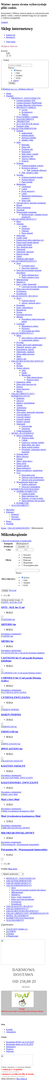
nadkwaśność (27, 133)
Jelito (18, 142)
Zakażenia (26, 428)
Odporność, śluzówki (25, 252)
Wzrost (19, 312)
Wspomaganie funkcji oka (27, 482)
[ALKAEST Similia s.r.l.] (17, 929)
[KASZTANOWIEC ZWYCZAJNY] (17, 778)
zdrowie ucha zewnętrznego (33, 480)
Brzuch (19, 205)
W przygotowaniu (30, 565)
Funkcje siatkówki (29, 484)
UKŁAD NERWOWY (22, 333)
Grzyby (25, 110)
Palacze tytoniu (22, 254)
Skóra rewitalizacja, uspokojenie (29, 470)
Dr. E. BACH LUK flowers (27, 124)
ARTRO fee (7, 641)
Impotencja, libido (23, 382)
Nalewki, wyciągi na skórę (32, 498)
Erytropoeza (21, 291)
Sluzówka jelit (27, 156)
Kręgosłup (20, 305)
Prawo (8, 521)
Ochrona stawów (28, 300)
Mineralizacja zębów (30, 326)
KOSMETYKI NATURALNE (25, 489)
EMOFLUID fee (9, 731)
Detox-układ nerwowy (25, 354)
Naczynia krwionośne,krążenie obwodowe (28, 890)
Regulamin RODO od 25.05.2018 (20, 1042)
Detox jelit (26, 147)
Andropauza (21, 408)
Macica (19, 391)
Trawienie (20, 210)
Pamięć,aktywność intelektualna (29, 345)
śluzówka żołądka (29, 138)
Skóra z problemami (24, 435)
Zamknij (4, 22)
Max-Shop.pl (21, 1079)
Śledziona (20, 398)
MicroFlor (10, 510)
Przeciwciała (27, 426)
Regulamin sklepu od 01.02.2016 (19, 1044)
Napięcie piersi (33, 380)
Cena (8, 550)
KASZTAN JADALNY (13, 766)
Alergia (19, 405)
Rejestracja (10, 37)
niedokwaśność (28, 135)
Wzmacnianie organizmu (26, 212)
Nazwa (19, 70)
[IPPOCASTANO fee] (10, 744)
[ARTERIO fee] (8, 619)
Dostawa (9, 1049)
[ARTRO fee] (7, 636)
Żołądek (19, 131)
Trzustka (19, 175)
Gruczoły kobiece (23, 417)
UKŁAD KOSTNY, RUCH (24, 296)
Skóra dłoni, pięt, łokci (31, 445)
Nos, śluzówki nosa (24, 247)
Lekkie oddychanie (24, 245)
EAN (18, 78)
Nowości (15, 517)
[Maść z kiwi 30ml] (9, 794)
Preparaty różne (22, 126)
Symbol (19, 75)
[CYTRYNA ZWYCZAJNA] (13, 692)
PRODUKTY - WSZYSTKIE (26, 98)
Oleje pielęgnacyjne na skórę (33, 501)
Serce (18, 263)
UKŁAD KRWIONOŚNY (24, 261)
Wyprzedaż (15, 519)
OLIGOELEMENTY (25, 119)
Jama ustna (20, 235)
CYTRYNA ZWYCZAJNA (15, 697)
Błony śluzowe (22, 456)
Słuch (18, 356)
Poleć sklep (10, 42)
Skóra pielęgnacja (23, 468)
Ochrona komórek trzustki (32, 177)
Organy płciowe (22, 368)
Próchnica (26, 328)
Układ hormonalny (24, 431)
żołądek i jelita (27, 140)
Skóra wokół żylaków (30, 447)
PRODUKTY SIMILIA (26, 107)
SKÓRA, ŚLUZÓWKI (22, 433)
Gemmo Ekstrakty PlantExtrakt (29, 103)
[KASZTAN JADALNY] (12, 761)
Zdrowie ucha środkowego (32, 477)
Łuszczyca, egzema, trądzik (33, 442)
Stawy (19, 298)
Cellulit (24, 440)
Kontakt (9, 1029)
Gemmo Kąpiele (28, 494)
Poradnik (9, 524)
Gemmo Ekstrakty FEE (25, 100)
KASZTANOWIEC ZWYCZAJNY (19, 782)
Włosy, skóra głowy (24, 461)
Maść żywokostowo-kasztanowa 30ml (20, 816)
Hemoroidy (26, 152)
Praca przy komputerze (31, 487)
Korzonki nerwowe (24, 314)
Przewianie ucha (28, 475)
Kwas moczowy (28, 191)
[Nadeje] (10, 934)
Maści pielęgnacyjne (30, 496)
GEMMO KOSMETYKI (26, 491)
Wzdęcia (25, 161)
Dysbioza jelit (27, 149)
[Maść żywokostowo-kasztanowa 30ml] (17, 811)
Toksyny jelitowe (29, 159)
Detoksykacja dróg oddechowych (30, 240)
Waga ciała (26, 200)
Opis (18, 73)
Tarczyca (20, 401)
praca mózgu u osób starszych (34, 338)
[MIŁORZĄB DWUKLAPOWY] (15, 828)
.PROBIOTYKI (23, 121)
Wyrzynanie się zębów (31, 331)
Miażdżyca (20, 282)
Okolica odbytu (22, 466)
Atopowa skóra (28, 438)
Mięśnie (19, 317)
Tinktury (25, 114)
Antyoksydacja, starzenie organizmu (31, 203)
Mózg (18, 335)
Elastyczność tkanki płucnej (27, 242)
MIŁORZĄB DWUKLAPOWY (17, 833)
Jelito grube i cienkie (30, 154)
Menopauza (21, 410)
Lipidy (24, 193)
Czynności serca (28, 266)
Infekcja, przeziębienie (25, 403)
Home (4, 528)
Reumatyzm (21, 310)
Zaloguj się (10, 35)
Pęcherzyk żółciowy (30, 168)
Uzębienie (20, 324)
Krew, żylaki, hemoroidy (26, 284)
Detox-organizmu (23, 207)
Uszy (18, 473)
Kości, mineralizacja (24, 307)
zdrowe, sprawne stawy (31, 303)
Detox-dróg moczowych (26, 384)
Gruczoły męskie (23, 419)
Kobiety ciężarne (23, 421)
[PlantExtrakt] (12, 936)
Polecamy (10, 512)
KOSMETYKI (22, 503)
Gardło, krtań (21, 238)
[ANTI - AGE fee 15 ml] (11, 602)
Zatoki (19, 256)
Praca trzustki (27, 182)
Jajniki (24, 373)
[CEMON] (11, 931)
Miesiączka (26, 375)
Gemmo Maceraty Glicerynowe (29, 105)
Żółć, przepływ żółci (30, 173)
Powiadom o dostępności (11, 634)
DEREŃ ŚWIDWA (11, 714)
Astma (24, 226)
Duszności (26, 228)
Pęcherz (19, 366)
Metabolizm (21, 184)
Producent (8, 546)
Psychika (20, 342)
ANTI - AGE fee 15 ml (12, 607)
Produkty (10, 96)
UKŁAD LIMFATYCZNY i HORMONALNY (23, 395)
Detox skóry (21, 463)
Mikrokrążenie (22, 280)
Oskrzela (20, 224)
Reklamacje (11, 1047)
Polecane (27, 560)
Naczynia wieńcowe (30, 268)
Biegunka (25, 145)
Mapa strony (12, 869)
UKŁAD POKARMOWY (24, 128)
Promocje (15, 514)
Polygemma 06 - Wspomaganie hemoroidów (24, 849)
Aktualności (11, 1032)
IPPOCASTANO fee (11, 748)
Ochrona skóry (22, 454)
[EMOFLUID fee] (9, 727)
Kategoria (8, 544)
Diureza (19, 387)
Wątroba (19, 163)
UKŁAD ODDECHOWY (23, 219)
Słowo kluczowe (8, 579)
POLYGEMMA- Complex (27, 117)
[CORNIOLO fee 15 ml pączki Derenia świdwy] (21, 673)
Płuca (18, 221)
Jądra (24, 370)
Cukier (24, 189)
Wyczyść (12, 590)
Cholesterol (26, 186)
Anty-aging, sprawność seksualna (30, 412)
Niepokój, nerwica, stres (26, 347)
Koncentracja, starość (25, 349)
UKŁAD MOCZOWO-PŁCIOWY (27, 361)
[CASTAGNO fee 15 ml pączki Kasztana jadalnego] (23, 653)
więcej (16, 80)
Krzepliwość (21, 294)
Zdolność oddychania (25, 259)
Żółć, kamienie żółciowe (37, 170)
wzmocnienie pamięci (30, 340)
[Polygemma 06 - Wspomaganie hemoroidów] (20, 844)
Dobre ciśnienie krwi (30, 275)
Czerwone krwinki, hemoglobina (35, 287)
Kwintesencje (27, 112)
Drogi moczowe (22, 389)
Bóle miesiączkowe (34, 377)
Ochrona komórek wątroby (32, 166)
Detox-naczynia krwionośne (27, 289)
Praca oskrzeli (27, 233)
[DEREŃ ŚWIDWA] (10, 709)
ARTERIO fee (8, 624)
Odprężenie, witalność (25, 352)
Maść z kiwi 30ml (10, 799)
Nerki (18, 363)
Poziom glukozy (28, 180)
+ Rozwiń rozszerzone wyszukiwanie (16, 541)
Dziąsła (19, 459)
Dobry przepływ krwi (30, 277)
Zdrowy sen (21, 359)
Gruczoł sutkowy (23, 415)
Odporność (20, 249)
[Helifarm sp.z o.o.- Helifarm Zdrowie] (17, 89)
